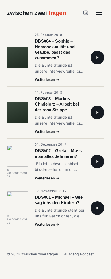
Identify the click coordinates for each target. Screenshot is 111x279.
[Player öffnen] (97, 57)
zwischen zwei (36, 13)
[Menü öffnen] (98, 12)
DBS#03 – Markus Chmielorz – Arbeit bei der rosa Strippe (57, 104)
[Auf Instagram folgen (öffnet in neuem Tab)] (85, 12)
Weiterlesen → (47, 79)
